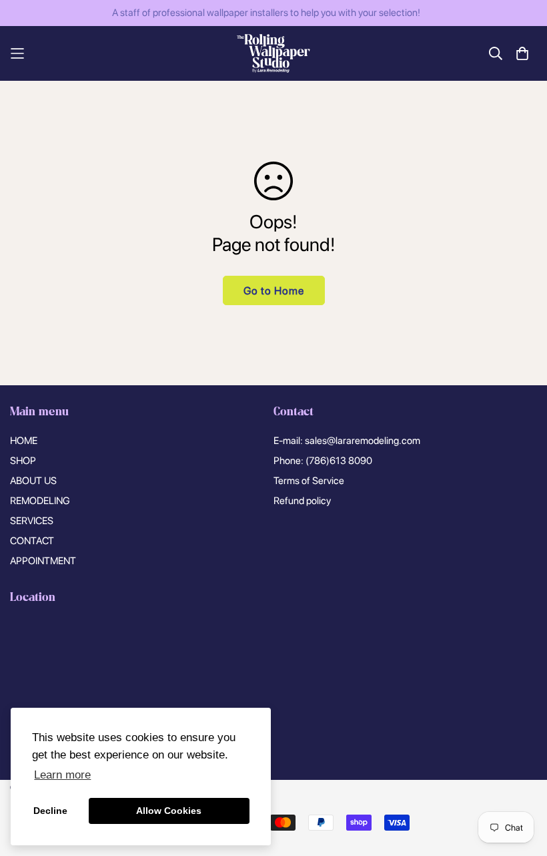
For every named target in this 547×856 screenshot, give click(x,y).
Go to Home (273, 290)
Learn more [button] (62, 775)
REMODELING (40, 501)
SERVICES (31, 521)
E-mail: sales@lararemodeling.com (347, 441)
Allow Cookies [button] (168, 810)
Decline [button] (50, 810)
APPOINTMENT (43, 561)
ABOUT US (33, 481)
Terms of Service (309, 481)
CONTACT (32, 541)
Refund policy (302, 501)
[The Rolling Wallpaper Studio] (273, 53)
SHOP (23, 461)
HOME (23, 441)
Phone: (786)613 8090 (323, 461)
